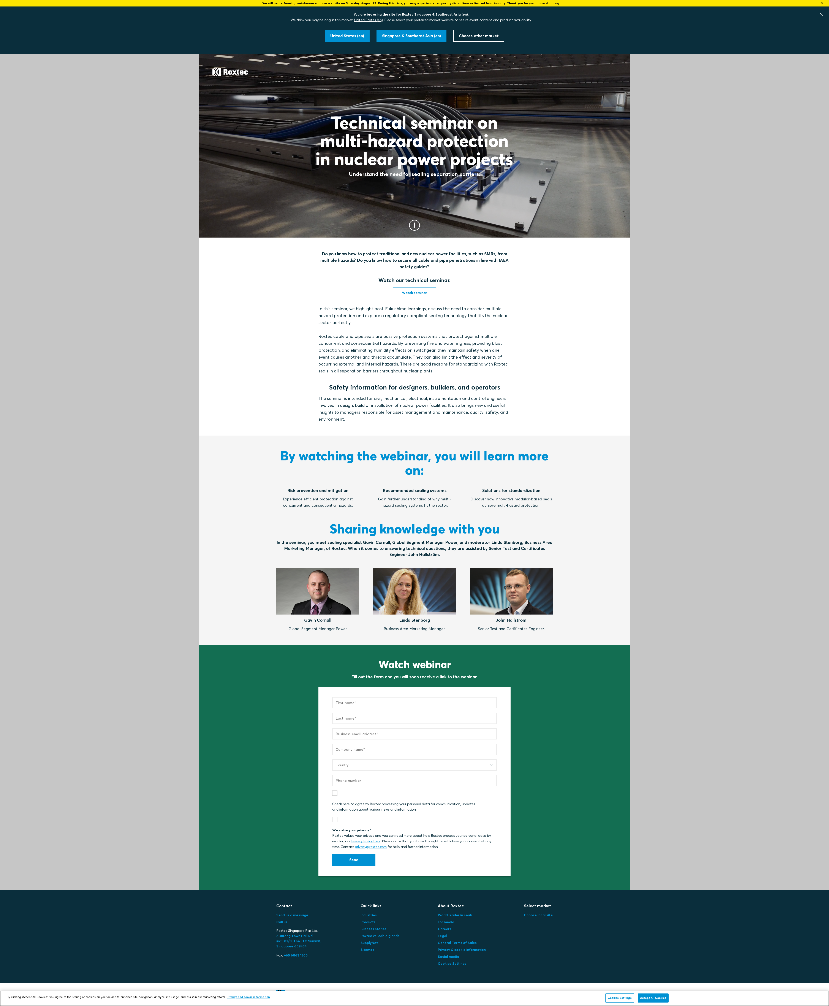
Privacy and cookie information (248, 997)
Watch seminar (414, 293)
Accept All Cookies (653, 998)
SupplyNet (369, 943)
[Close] (821, 14)
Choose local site (538, 915)
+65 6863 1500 (296, 955)
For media (446, 922)
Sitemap (368, 949)
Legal (442, 936)
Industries (369, 915)
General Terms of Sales (457, 943)
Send (354, 859)
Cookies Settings (452, 963)
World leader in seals (455, 915)
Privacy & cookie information (462, 949)
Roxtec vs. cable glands (380, 936)
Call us (281, 922)
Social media (448, 956)
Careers (444, 929)
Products (368, 922)
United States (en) (368, 20)
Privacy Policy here (365, 841)
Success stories (373, 929)
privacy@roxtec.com (371, 847)
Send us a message (292, 915)
